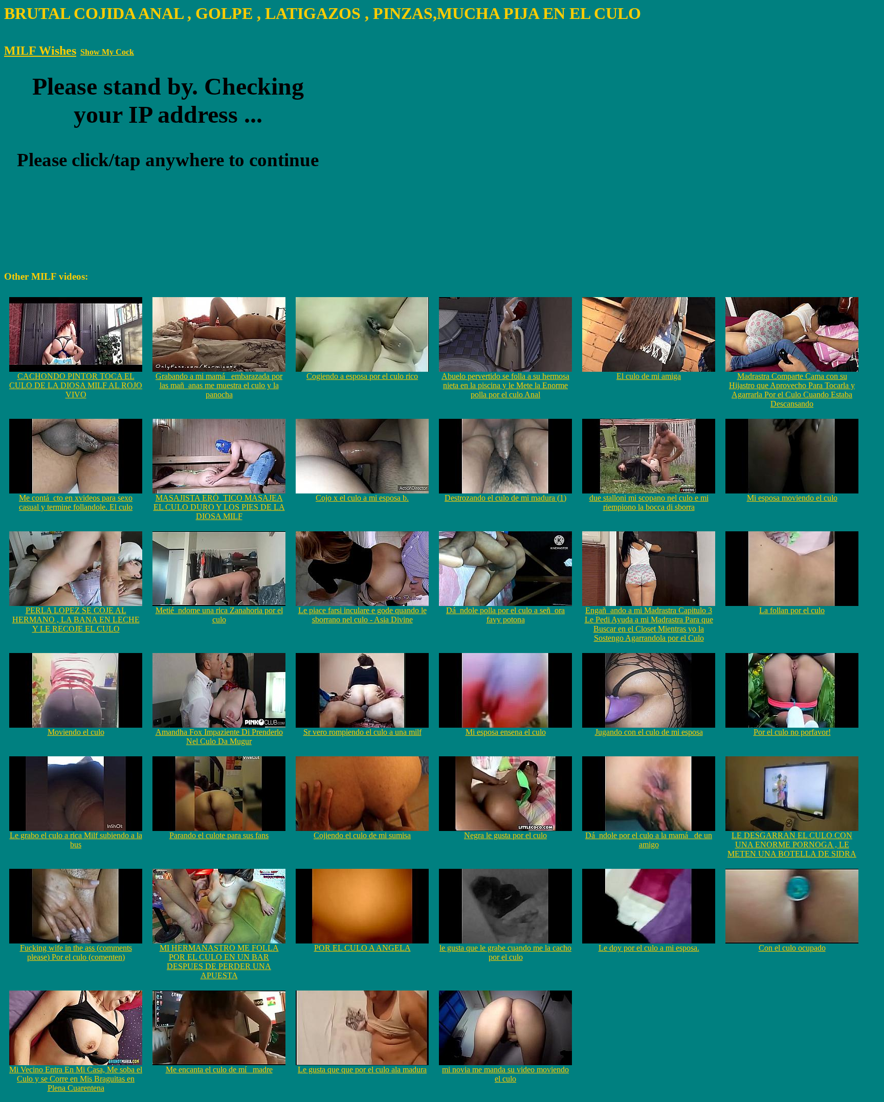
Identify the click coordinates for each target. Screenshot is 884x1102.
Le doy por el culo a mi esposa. (649, 947)
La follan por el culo (792, 610)
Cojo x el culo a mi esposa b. (362, 497)
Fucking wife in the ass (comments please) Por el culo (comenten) (76, 952)
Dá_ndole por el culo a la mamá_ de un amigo (648, 840)
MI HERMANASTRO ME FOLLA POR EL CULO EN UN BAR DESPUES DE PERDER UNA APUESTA (219, 961)
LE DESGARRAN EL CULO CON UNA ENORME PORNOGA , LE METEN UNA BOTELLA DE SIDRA (791, 844)
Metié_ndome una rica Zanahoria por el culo (219, 615)
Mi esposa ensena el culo (506, 732)
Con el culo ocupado (792, 947)
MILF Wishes (40, 50)
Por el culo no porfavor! (792, 732)
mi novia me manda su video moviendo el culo (505, 1074)
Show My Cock (107, 52)
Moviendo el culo (76, 732)
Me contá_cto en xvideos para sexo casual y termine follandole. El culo (75, 502)
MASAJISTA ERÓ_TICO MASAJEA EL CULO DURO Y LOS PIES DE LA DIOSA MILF (219, 507)
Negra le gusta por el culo (505, 835)
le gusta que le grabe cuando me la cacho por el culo (505, 952)
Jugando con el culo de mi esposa (649, 732)
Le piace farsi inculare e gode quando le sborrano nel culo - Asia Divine (362, 615)
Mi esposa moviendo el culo (792, 497)
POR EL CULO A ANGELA (362, 947)
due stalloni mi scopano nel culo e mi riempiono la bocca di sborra (649, 502)
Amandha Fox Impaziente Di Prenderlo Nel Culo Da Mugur (219, 737)
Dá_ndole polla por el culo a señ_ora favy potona (505, 615)
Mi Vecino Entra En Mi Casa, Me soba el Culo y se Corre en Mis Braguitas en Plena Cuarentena (75, 1078)
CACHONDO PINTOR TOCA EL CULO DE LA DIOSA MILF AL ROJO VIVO (75, 385)
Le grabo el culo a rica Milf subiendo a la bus (76, 840)
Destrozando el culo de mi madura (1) (505, 497)
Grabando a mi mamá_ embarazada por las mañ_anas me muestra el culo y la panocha (219, 385)
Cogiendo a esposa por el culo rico (362, 376)
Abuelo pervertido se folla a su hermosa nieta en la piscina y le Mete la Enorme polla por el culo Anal (505, 385)
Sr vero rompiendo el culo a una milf (362, 732)
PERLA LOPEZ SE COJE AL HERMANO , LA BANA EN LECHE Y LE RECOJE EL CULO (76, 619)
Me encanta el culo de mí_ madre (219, 1069)
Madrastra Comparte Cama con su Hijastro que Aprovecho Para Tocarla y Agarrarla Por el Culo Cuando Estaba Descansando (792, 390)
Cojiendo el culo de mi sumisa (362, 835)
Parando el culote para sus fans (219, 835)
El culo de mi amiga (648, 376)
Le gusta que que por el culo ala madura (362, 1069)
